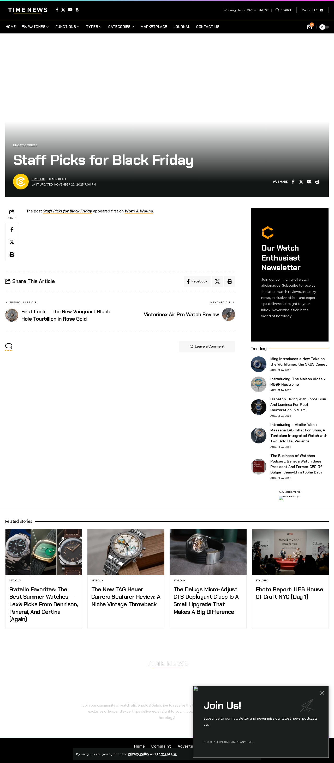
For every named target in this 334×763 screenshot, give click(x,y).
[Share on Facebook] (293, 181)
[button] (284, 10)
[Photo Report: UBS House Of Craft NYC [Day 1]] (290, 552)
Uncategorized (25, 145)
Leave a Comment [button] (210, 346)
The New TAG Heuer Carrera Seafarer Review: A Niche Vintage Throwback (125, 597)
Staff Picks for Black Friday (67, 211)
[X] (63, 9)
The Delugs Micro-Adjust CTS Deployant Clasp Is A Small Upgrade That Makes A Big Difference (206, 601)
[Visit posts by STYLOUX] (21, 181)
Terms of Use (167, 754)
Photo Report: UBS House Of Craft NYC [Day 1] (289, 593)
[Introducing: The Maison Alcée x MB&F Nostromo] (258, 384)
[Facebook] (57, 9)
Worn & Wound (139, 211)
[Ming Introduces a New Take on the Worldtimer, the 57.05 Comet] (258, 364)
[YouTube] (70, 9)
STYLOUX (38, 179)
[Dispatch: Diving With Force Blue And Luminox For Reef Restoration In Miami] (258, 407)
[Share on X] (301, 181)
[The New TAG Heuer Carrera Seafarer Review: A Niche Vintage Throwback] (125, 552)
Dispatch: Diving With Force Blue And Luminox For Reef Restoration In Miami (298, 404)
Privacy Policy (138, 754)
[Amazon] (77, 9)
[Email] (309, 181)
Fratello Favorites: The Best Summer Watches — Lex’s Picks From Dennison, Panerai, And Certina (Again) (43, 604)
